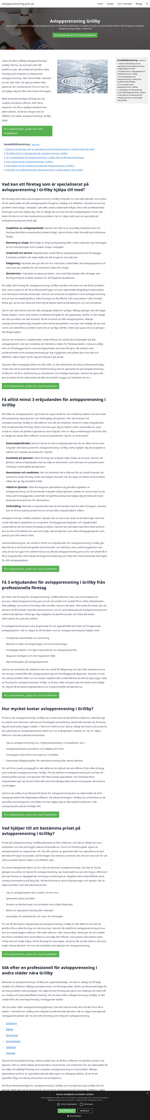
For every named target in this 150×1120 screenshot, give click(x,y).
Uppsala (10, 1053)
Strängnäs (12, 1035)
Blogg (139, 3)
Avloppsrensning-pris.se (18, 4)
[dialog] (75, 1105)
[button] (75, 1116)
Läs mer (99, 1100)
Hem (100, 3)
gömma (35, 144)
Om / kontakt (125, 3)
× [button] (147, 1093)
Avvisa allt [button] (84, 1111)
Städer (110, 3)
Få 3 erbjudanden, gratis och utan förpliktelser (75, 35)
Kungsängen (13, 1041)
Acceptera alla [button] (66, 1111)
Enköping (11, 1023)
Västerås (11, 1047)
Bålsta (9, 1029)
